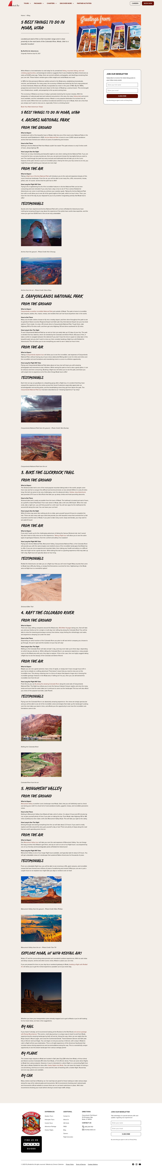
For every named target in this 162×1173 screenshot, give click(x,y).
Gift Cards (66, 1123)
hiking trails (77, 96)
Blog (64, 1130)
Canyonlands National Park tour (31, 390)
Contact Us (66, 1116)
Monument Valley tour (31, 842)
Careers (135, 3)
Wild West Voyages (65, 628)
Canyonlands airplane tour (35, 355)
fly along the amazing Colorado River (47, 684)
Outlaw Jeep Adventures (77, 492)
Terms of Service (81, 1164)
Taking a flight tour (60, 535)
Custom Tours (49, 1123)
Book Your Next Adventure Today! (32, 107)
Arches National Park (51, 137)
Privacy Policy (70, 1164)
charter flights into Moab (55, 1065)
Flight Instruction (68, 1137)
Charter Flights (49, 1130)
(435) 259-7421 (89, 1127)
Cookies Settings (93, 1164)
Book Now (148, 3)
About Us (66, 1120)
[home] (13, 3)
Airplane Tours (49, 1116)
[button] (27, 3)
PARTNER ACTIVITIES (84, 3)
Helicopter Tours (49, 1120)
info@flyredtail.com (90, 1130)
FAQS (65, 1127)
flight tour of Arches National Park (38, 176)
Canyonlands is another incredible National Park (36, 311)
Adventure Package (50, 1127)
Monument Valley (27, 804)
